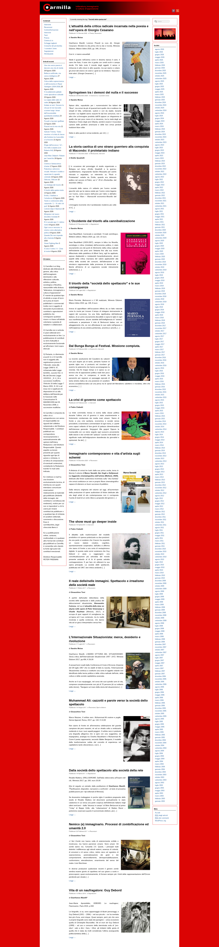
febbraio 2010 (160, 575)
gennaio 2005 (160, 737)
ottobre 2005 (159, 713)
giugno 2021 (159, 214)
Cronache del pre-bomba (53, 46)
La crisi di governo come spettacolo (95, 399)
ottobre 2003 (159, 777)
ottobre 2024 (159, 108)
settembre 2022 (160, 174)
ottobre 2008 (159, 618)
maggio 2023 (159, 153)
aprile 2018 (159, 315)
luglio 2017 (159, 339)
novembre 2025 (160, 73)
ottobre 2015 (159, 395)
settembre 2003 (160, 780)
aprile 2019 (159, 283)
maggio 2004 (159, 759)
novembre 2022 (160, 169)
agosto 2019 (159, 272)
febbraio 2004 (160, 767)
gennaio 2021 (160, 227)
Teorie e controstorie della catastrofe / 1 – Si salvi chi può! (54, 203)
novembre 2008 (160, 615)
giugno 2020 (159, 246)
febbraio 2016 (160, 384)
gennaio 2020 (160, 259)
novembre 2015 (160, 392)
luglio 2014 (159, 434)
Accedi (157, 813)
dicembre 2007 (160, 644)
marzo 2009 (159, 605)
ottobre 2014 (159, 427)
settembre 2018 (160, 302)
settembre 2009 (160, 589)
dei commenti (162, 818)
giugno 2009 (159, 597)
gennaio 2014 (160, 450)
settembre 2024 (160, 110)
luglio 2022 (159, 179)
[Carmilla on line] (109, 8)
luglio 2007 (159, 658)
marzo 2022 (159, 190)
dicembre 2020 (160, 230)
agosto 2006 (159, 687)
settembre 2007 (160, 652)
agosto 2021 (159, 209)
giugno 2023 (159, 150)
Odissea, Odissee (50, 180)
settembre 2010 (160, 557)
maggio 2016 (159, 376)
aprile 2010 (159, 570)
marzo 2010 (159, 573)
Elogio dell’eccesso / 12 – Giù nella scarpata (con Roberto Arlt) (53, 147)
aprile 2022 (159, 187)
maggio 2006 (159, 695)
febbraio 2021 (160, 225)
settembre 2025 (160, 78)
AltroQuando (94, 153)
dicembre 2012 (160, 485)
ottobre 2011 (159, 522)
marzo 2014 (159, 445)
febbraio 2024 (160, 129)
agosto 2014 (159, 432)
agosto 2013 (159, 464)
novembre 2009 (160, 583)
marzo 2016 (159, 381)
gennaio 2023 (160, 163)
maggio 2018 (159, 312)
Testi (46, 35)
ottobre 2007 (159, 650)
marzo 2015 (159, 413)
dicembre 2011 (160, 517)
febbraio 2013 (160, 480)
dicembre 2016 (160, 357)
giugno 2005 (159, 724)
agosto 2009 (159, 591)
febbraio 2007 (160, 671)
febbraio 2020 (160, 256)
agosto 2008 (159, 623)
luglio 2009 (159, 594)
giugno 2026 (159, 55)
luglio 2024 (159, 116)
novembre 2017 (160, 328)
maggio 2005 (159, 727)
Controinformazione (51, 30)
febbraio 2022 (160, 193)
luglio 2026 (159, 52)
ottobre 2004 (159, 745)
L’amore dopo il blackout (53, 209)
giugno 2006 (159, 692)
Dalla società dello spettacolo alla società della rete (106, 770)
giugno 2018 (159, 310)
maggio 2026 (159, 57)
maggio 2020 (159, 248)
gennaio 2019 (160, 291)
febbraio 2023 (160, 161)
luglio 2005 (159, 721)
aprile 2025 (159, 92)
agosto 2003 (159, 783)
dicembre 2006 (160, 676)
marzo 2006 (159, 700)
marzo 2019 (159, 286)
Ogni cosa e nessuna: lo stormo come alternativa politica (53, 230)
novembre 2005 (160, 711)
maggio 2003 (159, 791)
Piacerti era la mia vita (52, 126)
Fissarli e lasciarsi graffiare (54, 121)
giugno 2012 (159, 501)
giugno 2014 (159, 437)
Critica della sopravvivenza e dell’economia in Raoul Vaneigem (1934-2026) (54, 84)
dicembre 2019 (160, 262)
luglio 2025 (159, 84)
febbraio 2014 (160, 448)
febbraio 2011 (160, 543)
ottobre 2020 (159, 235)
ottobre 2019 (159, 267)
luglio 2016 (159, 371)
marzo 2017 (159, 349)
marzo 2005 (159, 732)
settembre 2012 (160, 493)
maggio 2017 (159, 344)
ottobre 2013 (159, 458)
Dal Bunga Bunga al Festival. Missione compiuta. (104, 346)
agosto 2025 (159, 81)
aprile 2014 (159, 442)
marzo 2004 (159, 764)
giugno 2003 (159, 788)
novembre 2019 (160, 264)
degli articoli (161, 815)
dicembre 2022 (160, 166)
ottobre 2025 (159, 76)
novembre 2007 (160, 647)
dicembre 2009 (160, 581)
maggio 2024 (159, 121)
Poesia (92, 33)
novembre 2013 (160, 456)
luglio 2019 (159, 275)
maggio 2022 (159, 185)
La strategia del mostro (52, 185)
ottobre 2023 (159, 140)
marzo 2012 (159, 509)
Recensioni (98, 33)
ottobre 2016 (159, 363)
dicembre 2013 (160, 453)
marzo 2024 (159, 126)
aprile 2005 (159, 729)
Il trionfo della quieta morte (54, 190)
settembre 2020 (160, 238)
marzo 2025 (159, 94)
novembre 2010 (160, 551)
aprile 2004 (159, 761)
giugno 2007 (159, 660)
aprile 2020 (159, 251)
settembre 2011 (160, 525)
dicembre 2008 (160, 612)
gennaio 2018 (160, 323)
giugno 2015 (159, 405)
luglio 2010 (159, 562)
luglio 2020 (159, 243)
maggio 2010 (159, 567)
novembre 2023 (160, 137)
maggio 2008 (159, 631)
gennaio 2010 (160, 578)
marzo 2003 (159, 796)
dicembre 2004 (160, 740)
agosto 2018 (159, 304)
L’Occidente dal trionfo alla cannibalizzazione (102, 221)
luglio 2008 (159, 626)
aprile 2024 (159, 124)
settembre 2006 (160, 684)
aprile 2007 (159, 666)
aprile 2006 (159, 698)
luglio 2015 (159, 403)
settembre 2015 (160, 397)
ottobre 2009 (159, 586)
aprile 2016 (159, 379)
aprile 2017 (159, 347)
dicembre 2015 (160, 389)
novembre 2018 (160, 296)
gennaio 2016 (160, 387)
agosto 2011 (159, 527)
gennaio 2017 (160, 355)
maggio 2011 (159, 535)
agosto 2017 (159, 336)
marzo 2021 (159, 222)
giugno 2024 (159, 118)
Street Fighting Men (51, 243)
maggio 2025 (159, 89)
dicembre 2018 (160, 294)
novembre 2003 (160, 775)
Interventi (102, 153)
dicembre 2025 (160, 70)
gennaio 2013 (160, 482)
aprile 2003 (159, 793)
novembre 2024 (160, 105)
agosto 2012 (159, 496)
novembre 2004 (160, 743)
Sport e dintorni (101, 707)
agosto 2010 (159, 559)
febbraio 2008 (160, 639)
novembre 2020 (160, 233)
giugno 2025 (159, 86)
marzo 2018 (159, 318)
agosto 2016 (159, 368)
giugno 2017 (159, 341)
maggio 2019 (159, 280)
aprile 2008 (159, 634)
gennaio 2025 (160, 100)
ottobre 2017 (159, 331)
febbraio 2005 (160, 735)
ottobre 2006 (159, 682)
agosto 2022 (159, 177)
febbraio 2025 (160, 97)
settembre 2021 (160, 206)
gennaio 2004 (160, 769)
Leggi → (72, 77)
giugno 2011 (159, 533)
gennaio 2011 (160, 546)
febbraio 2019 (160, 288)
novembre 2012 (160, 488)
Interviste (47, 33)
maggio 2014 (159, 440)
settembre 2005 (160, 716)
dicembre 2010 (160, 549)
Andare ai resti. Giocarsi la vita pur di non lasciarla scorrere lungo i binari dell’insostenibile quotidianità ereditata (54, 110)
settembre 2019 (160, 270)
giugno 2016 (159, 373)
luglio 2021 (159, 211)
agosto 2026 (159, 49)
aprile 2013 (159, 474)
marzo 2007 (159, 668)
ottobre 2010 (159, 554)
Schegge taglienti (50, 43)
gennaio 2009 (160, 610)
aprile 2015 (159, 411)
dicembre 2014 (160, 421)
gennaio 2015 (160, 419)
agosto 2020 (159, 241)
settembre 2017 (160, 334)
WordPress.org (160, 821)
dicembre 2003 (160, 772)
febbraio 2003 (160, 798)
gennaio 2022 (160, 195)
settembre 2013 (160, 461)
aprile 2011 (159, 538)
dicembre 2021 (160, 198)
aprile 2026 (159, 60)
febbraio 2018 (160, 320)
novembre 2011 (160, 520)
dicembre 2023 (160, 134)
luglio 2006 (159, 690)
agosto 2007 (159, 655)
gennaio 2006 (160, 705)
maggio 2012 (159, 504)
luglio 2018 (159, 307)
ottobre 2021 (159, 203)
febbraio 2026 (160, 65)
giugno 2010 (159, 565)
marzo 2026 (159, 63)
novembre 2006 (160, 679)
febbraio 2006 (160, 703)
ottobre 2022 (159, 171)
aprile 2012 (159, 506)
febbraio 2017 (160, 352)
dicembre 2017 (160, 326)
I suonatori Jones (103, 96)
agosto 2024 (159, 113)
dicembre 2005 (160, 708)
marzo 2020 (159, 254)
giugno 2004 (159, 756)
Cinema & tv (94, 96)
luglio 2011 (159, 530)
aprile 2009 (159, 602)
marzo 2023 (159, 158)
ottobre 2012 (159, 490)
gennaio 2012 (160, 514)
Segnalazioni (95, 224)
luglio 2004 (159, 753)
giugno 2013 (159, 469)
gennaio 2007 (160, 674)
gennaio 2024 (160, 132)
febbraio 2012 (160, 512)
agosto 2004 (159, 751)
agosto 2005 (159, 719)
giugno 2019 (159, 278)
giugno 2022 (159, 182)
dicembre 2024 (160, 102)
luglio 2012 (159, 498)
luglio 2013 (159, 466)
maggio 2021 (159, 217)
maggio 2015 (159, 408)
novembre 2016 (160, 360)
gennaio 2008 (160, 642)
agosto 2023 (159, 145)
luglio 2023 (159, 148)
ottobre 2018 (159, 299)
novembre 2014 (160, 424)
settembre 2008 (160, 620)
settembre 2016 (160, 365)
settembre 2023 (160, 142)
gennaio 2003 (160, 801)
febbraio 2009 (160, 607)
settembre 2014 (160, 429)
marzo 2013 (159, 477)
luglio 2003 (159, 785)
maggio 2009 (159, 599)
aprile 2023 (159, 156)
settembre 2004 (160, 748)
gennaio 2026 (160, 68)
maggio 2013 (159, 472)
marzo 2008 (159, 636)
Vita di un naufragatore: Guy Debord (95, 890)
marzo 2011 (159, 541)
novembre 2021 (160, 201)
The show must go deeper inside (92, 521)
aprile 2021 (159, 219)
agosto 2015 (159, 400)
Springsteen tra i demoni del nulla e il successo (103, 92)
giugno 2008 (159, 628)
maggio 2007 (159, 663)
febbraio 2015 (160, 416)
